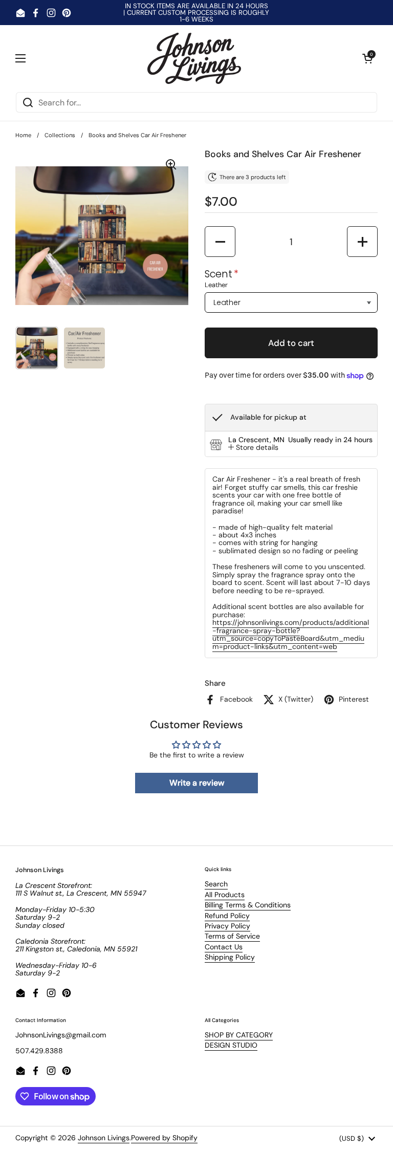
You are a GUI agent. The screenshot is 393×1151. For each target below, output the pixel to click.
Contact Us (224, 946)
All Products (225, 894)
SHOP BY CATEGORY (239, 1034)
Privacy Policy (227, 925)
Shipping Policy (230, 957)
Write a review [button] (196, 782)
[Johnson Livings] (194, 58)
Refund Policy (227, 915)
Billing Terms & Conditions (248, 904)
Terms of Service (232, 936)
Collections (60, 135)
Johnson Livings (103, 1137)
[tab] (253, 447)
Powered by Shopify (164, 1137)
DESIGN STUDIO (231, 1045)
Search (216, 883)
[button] (367, 58)
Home (23, 135)
